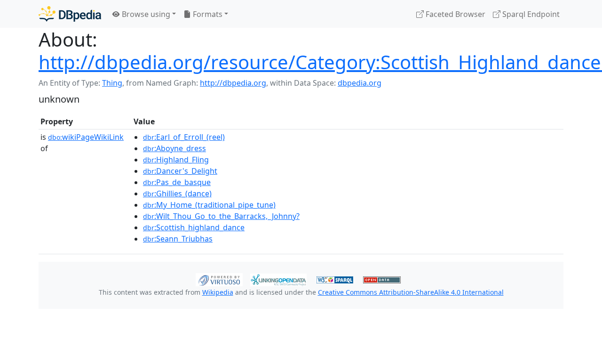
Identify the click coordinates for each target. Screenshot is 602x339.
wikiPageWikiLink (86, 137)
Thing (112, 83)
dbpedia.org (359, 83)
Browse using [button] (145, 14)
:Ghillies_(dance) (177, 193)
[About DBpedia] (70, 14)
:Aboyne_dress (174, 148)
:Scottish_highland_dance (194, 227)
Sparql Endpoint (530, 14)
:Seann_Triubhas (178, 239)
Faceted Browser (454, 14)
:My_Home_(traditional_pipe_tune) (209, 205)
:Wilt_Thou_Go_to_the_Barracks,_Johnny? (221, 216)
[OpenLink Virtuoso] (219, 279)
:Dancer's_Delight (180, 171)
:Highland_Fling (176, 159)
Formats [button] (206, 14)
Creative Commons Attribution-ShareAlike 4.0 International (411, 292)
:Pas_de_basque (177, 182)
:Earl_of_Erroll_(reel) (184, 137)
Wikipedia (217, 292)
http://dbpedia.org (233, 83)
